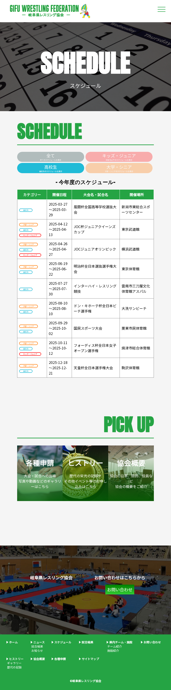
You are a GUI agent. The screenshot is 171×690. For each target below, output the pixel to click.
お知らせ (37, 650)
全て (50, 156)
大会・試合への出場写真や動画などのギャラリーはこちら (39, 473)
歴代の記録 (14, 667)
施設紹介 (113, 650)
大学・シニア (119, 168)
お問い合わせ (119, 589)
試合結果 (37, 646)
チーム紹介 (114, 646)
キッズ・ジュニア (119, 156)
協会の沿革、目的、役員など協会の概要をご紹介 (131, 473)
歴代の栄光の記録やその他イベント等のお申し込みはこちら (85, 473)
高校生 (50, 168)
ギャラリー (14, 663)
